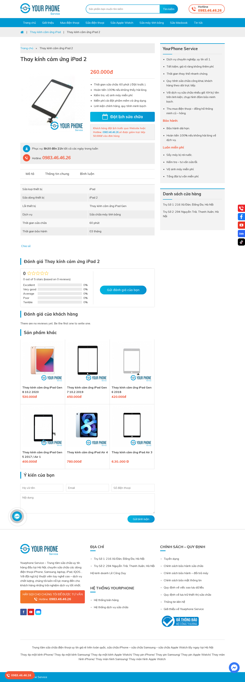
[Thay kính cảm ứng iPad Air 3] (132, 448)
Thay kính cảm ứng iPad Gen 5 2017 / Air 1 (42, 454)
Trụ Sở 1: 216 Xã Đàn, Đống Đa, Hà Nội (119, 558)
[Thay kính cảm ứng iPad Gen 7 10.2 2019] (87, 383)
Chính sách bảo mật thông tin (183, 580)
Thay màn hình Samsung (111, 659)
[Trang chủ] (22, 32)
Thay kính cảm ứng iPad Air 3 (132, 452)
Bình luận (87, 174)
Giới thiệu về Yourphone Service (184, 609)
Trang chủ (26, 48)
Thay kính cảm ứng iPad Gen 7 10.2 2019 (87, 390)
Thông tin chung (57, 174)
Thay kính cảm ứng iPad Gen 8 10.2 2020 (42, 390)
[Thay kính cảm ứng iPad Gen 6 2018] (132, 383)
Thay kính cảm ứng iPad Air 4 (87, 452)
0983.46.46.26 (210, 10)
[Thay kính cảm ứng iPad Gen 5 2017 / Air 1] (42, 448)
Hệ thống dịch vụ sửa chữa (111, 607)
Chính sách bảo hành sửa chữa (183, 566)
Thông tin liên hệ (174, 602)
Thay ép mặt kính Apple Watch (111, 654)
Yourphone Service (40, 9)
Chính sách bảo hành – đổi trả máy (186, 573)
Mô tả (30, 174)
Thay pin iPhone (143, 654)
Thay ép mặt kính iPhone (36, 654)
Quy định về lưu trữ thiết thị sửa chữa (187, 594)
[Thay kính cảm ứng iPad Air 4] (87, 448)
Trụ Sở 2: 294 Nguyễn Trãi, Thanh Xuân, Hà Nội (124, 566)
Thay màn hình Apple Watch (147, 659)
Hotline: (55, 599)
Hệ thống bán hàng (106, 600)
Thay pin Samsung (167, 654)
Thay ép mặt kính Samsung (71, 654)
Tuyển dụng (171, 558)
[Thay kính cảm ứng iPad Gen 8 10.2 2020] (42, 383)
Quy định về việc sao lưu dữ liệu (184, 587)
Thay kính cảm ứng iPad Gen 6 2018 (132, 390)
